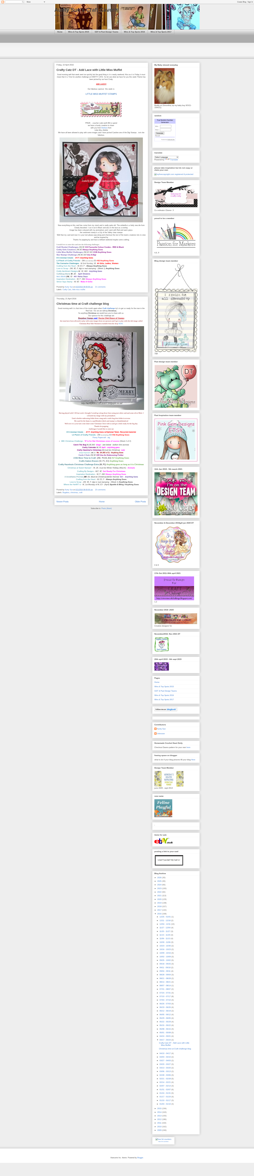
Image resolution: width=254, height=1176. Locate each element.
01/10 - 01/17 (165, 1100)
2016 (159, 914)
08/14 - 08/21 (165, 982)
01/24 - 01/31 (165, 1093)
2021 (159, 895)
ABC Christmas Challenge (72, 441)
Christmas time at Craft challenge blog (82, 303)
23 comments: (101, 490)
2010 (159, 1127)
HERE (121, 324)
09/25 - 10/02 (165, 960)
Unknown (161, 733)
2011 (159, 1123)
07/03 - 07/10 (165, 1000)
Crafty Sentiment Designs (67, 271)
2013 (159, 1116)
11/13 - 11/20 (165, 935)
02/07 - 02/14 (165, 1086)
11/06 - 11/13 (165, 938)
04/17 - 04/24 (165, 1040)
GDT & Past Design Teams (106, 32)
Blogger (140, 1158)
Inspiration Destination (65, 279)
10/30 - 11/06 (165, 942)
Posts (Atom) (106, 508)
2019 (159, 903)
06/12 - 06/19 (165, 1011)
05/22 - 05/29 (165, 1022)
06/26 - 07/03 (165, 1004)
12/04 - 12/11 (165, 924)
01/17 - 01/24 (165, 1097)
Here (193, 760)
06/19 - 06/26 (165, 1007)
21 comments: (101, 287)
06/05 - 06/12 (165, 1014)
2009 (159, 1130)
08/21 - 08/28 (165, 978)
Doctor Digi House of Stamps (111, 318)
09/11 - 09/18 (165, 967)
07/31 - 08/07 (165, 989)
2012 (159, 1119)
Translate (174, 160)
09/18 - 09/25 (165, 964)
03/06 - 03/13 (165, 1071)
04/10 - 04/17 (165, 1053)
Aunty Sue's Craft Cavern (86, 10)
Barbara (104, 128)
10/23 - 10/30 (165, 946)
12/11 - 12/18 (165, 920)
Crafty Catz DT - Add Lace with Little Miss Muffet (89, 70)
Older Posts (140, 501)
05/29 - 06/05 (165, 1018)
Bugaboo (66, 492)
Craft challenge (108, 308)
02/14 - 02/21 (165, 1082)
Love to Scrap (62, 268)
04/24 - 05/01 (165, 1036)
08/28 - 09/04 (165, 975)
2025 (159, 881)
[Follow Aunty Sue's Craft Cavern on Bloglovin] (165, 711)
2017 (159, 910)
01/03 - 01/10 (165, 1104)
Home (59, 32)
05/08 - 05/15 (165, 1029)
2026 (159, 877)
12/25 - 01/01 (165, 917)
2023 (159, 888)
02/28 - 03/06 (165, 1075)
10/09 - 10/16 (165, 953)
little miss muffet (78, 290)
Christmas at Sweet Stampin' (80, 468)
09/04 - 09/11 (165, 971)
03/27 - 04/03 (165, 1060)
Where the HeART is (72, 484)
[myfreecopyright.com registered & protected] (173, 174)
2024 (159, 885)
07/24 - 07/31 (165, 993)
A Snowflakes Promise (74, 476)
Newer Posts (62, 501)
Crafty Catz (67, 290)
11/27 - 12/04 (165, 928)
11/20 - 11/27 (165, 931)
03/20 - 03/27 (165, 1064)
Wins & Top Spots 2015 (78, 32)
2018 (159, 906)
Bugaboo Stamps (85, 318)
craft (80, 492)
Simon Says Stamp (64, 282)
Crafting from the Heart (66, 266)
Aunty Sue (161, 729)
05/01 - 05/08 (165, 1032)
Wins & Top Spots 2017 (161, 32)
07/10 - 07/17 (165, 996)
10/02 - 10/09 (165, 957)
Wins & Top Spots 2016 (134, 32)
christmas (74, 492)
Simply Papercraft (84, 453)
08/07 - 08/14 (165, 985)
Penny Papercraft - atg (101, 437)
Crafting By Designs (85, 471)
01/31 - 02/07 (165, 1089)
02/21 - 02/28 (165, 1079)
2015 (159, 1108)
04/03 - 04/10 (165, 1057)
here (188, 747)
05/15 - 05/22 (165, 1025)
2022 (159, 892)
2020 (159, 899)
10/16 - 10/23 (165, 949)
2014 (159, 1112)
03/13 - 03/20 (165, 1068)
